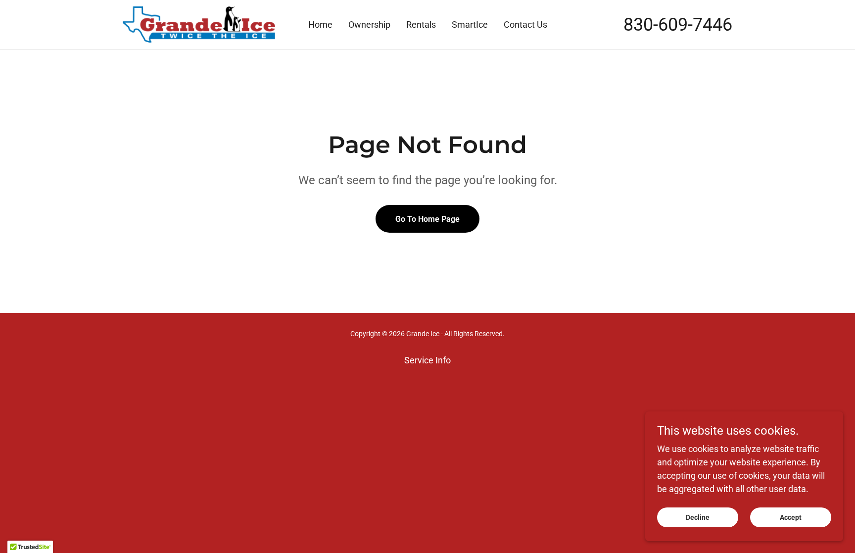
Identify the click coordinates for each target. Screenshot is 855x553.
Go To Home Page (427, 219)
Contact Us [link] (525, 24)
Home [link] (320, 24)
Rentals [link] (421, 24)
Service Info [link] (427, 360)
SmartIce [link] (470, 24)
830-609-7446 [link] (677, 24)
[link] (199, 23)
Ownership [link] (369, 24)
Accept (791, 517)
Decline (698, 517)
